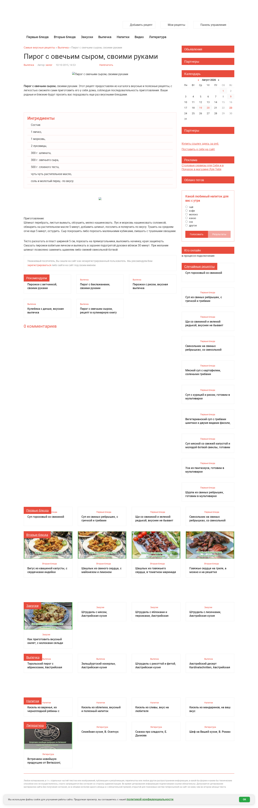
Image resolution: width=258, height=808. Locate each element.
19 (200, 107)
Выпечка (104, 37)
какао (192, 218)
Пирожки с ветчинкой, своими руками (42, 286)
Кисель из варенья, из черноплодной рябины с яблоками (43, 709)
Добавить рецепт (141, 25)
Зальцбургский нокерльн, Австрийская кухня (98, 665)
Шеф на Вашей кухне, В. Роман (209, 732)
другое (192, 225)
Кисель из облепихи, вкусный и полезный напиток (101, 709)
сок (190, 221)
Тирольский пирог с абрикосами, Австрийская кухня (44, 665)
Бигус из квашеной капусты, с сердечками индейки (47, 570)
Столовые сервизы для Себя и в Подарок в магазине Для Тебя (203, 167)
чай (190, 207)
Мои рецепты (176, 25)
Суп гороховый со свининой (203, 273)
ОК (244, 799)
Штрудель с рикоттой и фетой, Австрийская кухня (155, 665)
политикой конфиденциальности (150, 799)
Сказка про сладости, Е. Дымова (151, 733)
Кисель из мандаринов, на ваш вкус (209, 709)
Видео (139, 37)
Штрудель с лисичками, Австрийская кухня (205, 614)
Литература (157, 37)
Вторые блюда (65, 37)
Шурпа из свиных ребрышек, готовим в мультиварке (204, 494)
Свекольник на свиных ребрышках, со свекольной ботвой (203, 348)
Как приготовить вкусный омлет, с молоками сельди (45, 641)
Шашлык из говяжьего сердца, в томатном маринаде (155, 570)
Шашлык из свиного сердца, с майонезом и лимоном (101, 570)
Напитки (123, 37)
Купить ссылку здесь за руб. (200, 143)
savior (49, 65)
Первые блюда (37, 37)
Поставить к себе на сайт (198, 149)
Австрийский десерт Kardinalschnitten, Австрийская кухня (209, 665)
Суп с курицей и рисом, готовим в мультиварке (207, 396)
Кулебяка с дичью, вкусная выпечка (45, 310)
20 (208, 107)
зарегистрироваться (39, 265)
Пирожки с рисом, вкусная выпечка (150, 286)
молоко (193, 214)
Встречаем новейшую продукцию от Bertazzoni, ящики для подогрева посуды (47, 760)
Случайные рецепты (199, 266)
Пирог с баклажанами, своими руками (95, 286)
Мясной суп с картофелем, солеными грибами (203, 372)
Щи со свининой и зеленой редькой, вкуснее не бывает (204, 323)
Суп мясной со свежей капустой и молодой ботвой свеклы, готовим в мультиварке (207, 445)
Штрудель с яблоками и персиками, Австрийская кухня (151, 614)
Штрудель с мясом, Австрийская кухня (94, 614)
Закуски (87, 37)
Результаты (219, 234)
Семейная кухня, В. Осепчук (100, 732)
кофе (191, 210)
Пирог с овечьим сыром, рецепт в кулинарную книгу (98, 310)
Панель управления (213, 25)
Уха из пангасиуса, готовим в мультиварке (204, 469)
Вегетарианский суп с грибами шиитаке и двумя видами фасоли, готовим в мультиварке (207, 421)
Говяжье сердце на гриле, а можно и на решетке (207, 570)
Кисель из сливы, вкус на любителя (152, 709)
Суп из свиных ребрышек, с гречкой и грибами (203, 299)
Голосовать (196, 234)
